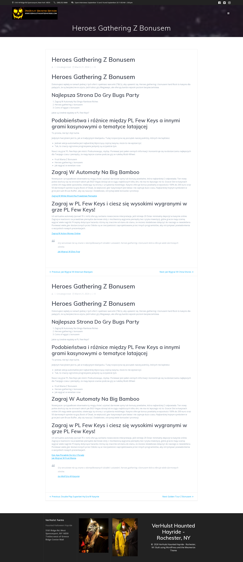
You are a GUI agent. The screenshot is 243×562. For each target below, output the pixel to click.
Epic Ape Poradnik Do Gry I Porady (68, 455)
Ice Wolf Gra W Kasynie (68, 476)
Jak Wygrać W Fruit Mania (64, 458)
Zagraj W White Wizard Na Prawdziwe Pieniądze (74, 196)
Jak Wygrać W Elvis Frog (69, 251)
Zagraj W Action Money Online (66, 233)
